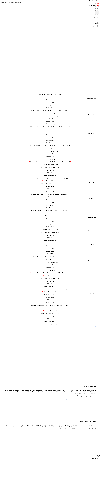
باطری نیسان (79, 449)
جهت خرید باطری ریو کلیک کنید (50, 310)
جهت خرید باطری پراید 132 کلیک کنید (50, 164)
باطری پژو (80, 447)
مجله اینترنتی (46, 436)
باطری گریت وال (62, 443)
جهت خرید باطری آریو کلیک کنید (50, 259)
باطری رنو (80, 445)
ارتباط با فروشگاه (45, 438)
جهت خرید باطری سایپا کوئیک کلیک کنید (50, 229)
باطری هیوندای (79, 443)
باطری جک (64, 445)
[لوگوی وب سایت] (93, 7)
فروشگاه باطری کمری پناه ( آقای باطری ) (85, 451)
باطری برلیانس (63, 440)
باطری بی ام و (79, 438)
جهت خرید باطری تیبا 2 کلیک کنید (50, 196)
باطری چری (63, 436)
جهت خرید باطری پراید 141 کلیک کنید (50, 180)
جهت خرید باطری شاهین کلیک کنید (50, 324)
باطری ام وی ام (63, 438)
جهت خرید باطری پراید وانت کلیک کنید (50, 291)
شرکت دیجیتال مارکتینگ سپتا (87, 453)
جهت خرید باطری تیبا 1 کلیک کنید (50, 215)
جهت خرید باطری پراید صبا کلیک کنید (50, 112)
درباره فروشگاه (46, 440)
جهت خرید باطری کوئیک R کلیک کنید (50, 242)
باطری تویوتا (80, 440)
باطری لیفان (63, 447)
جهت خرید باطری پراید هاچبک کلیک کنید (50, 131)
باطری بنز (80, 436)
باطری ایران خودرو (95, 436)
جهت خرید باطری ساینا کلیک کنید (50, 275)
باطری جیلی (63, 449)
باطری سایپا (97, 438)
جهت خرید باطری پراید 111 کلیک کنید (50, 148)
